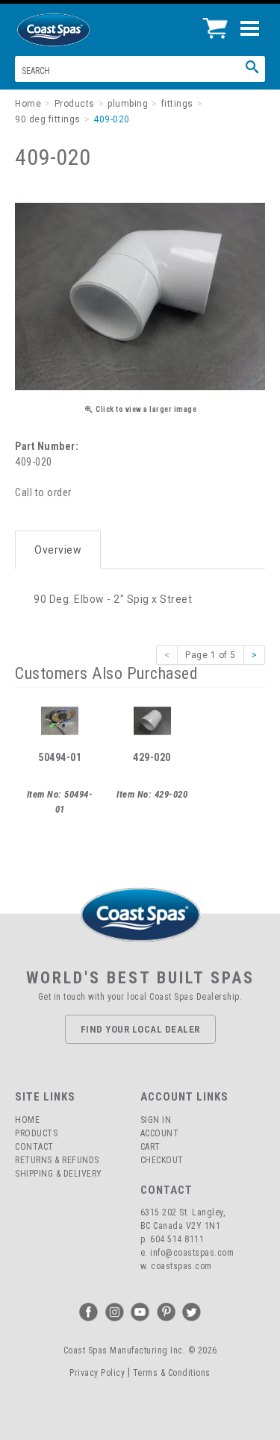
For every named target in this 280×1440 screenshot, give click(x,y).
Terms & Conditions (172, 1373)
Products (36, 1133)
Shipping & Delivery (58, 1173)
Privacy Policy (97, 1373)
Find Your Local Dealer (140, 1029)
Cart (150, 1147)
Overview (57, 550)
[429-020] (152, 720)
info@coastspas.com (192, 1253)
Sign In (156, 1120)
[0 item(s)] (219, 22)
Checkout (162, 1160)
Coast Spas (78, 29)
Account (159, 1133)
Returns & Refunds (57, 1160)
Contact (34, 1147)
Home (27, 1120)
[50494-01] (59, 720)
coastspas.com (181, 1266)
